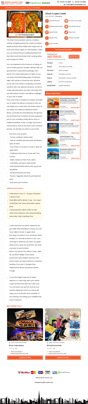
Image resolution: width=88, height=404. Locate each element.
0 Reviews (58, 16)
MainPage (9, 8)
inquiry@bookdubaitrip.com (76, 4)
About (17, 8)
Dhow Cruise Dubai (53, 93)
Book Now (74, 56)
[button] (40, 24)
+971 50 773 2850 (65, 2)
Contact (23, 8)
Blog (29, 8)
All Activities (36, 8)
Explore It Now (25, 357)
